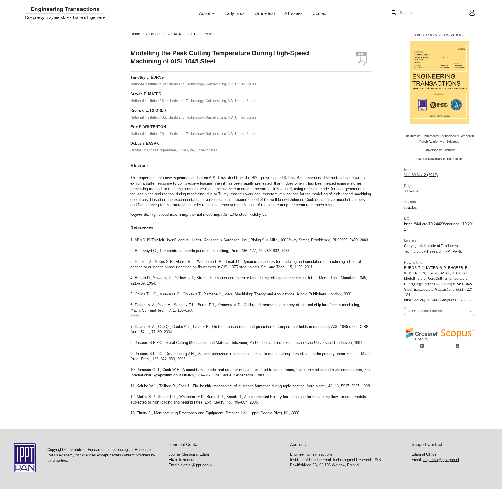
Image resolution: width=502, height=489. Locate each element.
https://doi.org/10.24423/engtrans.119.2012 (438, 300)
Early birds (234, 13)
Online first (264, 13)
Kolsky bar (259, 214)
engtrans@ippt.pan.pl (441, 460)
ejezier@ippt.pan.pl (196, 465)
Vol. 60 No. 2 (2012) (183, 34)
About (205, 13)
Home (135, 34)
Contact (320, 13)
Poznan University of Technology (439, 158)
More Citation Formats (425, 311)
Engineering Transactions (65, 9)
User (467, 13)
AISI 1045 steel (234, 214)
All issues (293, 13)
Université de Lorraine (439, 150)
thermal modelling (204, 214)
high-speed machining (168, 214)
